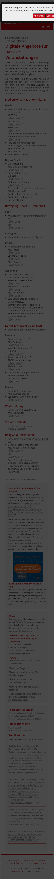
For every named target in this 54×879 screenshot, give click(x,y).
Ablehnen (39, 15)
